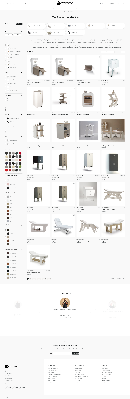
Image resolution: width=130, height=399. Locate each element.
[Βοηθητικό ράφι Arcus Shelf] (88, 67)
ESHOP (60, 11)
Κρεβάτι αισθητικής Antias (108, 209)
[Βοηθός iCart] (113, 67)
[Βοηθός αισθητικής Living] (38, 130)
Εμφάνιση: (118, 51)
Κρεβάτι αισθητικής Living (33, 272)
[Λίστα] (30, 52)
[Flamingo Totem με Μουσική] (38, 67)
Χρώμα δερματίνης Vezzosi (11, 249)
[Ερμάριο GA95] (38, 194)
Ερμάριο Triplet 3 (81, 209)
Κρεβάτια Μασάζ (36, 25)
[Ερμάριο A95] (88, 162)
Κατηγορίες (7, 41)
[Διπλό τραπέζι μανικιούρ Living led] (113, 130)
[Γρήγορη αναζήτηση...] (25, 3)
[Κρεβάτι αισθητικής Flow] (113, 225)
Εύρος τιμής (7, 27)
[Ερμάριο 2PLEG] (38, 162)
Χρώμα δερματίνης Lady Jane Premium (11, 176)
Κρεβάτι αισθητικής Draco (58, 241)
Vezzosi (28, 80)
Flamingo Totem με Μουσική (34, 82)
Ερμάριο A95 (80, 177)
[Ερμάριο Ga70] (113, 162)
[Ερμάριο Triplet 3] (88, 194)
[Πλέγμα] (28, 52)
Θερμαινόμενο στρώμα (10, 105)
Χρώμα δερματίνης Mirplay (11, 192)
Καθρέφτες (114, 25)
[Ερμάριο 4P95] (63, 162)
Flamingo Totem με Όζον (58, 82)
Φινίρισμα (7, 136)
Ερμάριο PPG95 (56, 209)
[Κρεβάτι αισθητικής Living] (38, 257)
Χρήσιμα (104, 365)
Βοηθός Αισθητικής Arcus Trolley (60, 114)
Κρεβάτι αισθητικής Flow (107, 241)
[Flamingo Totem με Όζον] (63, 67)
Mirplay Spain (54, 238)
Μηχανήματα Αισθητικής (77, 25)
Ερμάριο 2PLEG (30, 177)
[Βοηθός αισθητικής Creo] (88, 99)
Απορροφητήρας (8, 95)
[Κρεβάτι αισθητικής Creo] (38, 225)
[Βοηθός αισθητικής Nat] (63, 130)
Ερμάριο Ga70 (105, 177)
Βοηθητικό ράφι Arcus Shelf (84, 82)
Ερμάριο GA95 (30, 209)
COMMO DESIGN (79, 365)
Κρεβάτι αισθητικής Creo (33, 241)
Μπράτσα (7, 114)
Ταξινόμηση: (97, 51)
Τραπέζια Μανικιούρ (96, 25)
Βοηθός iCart (104, 82)
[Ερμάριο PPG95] (63, 194)
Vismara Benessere (80, 80)
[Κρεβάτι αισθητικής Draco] (63, 225)
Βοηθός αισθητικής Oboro (83, 146)
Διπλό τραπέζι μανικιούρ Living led (110, 146)
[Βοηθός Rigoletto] (38, 99)
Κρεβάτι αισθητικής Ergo (83, 241)
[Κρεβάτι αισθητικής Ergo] (88, 225)
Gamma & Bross (104, 80)
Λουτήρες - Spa (56, 32)
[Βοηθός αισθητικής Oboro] (88, 130)
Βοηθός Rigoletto (31, 114)
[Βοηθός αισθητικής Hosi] (113, 99)
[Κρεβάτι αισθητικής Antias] (113, 194)
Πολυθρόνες (75, 32)
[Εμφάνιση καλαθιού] (123, 3)
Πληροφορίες (51, 365)
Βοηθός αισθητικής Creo (83, 114)
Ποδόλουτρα (55, 25)
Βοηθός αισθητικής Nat (58, 146)
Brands (6, 72)
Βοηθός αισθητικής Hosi (107, 114)
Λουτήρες (35, 32)
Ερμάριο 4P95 (55, 177)
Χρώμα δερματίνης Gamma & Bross (12, 149)
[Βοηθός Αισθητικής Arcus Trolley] (63, 99)
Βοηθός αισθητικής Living (33, 146)
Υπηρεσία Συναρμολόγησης (11, 127)
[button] (39, 312)
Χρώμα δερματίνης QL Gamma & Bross (12, 225)
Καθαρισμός (19, 23)
